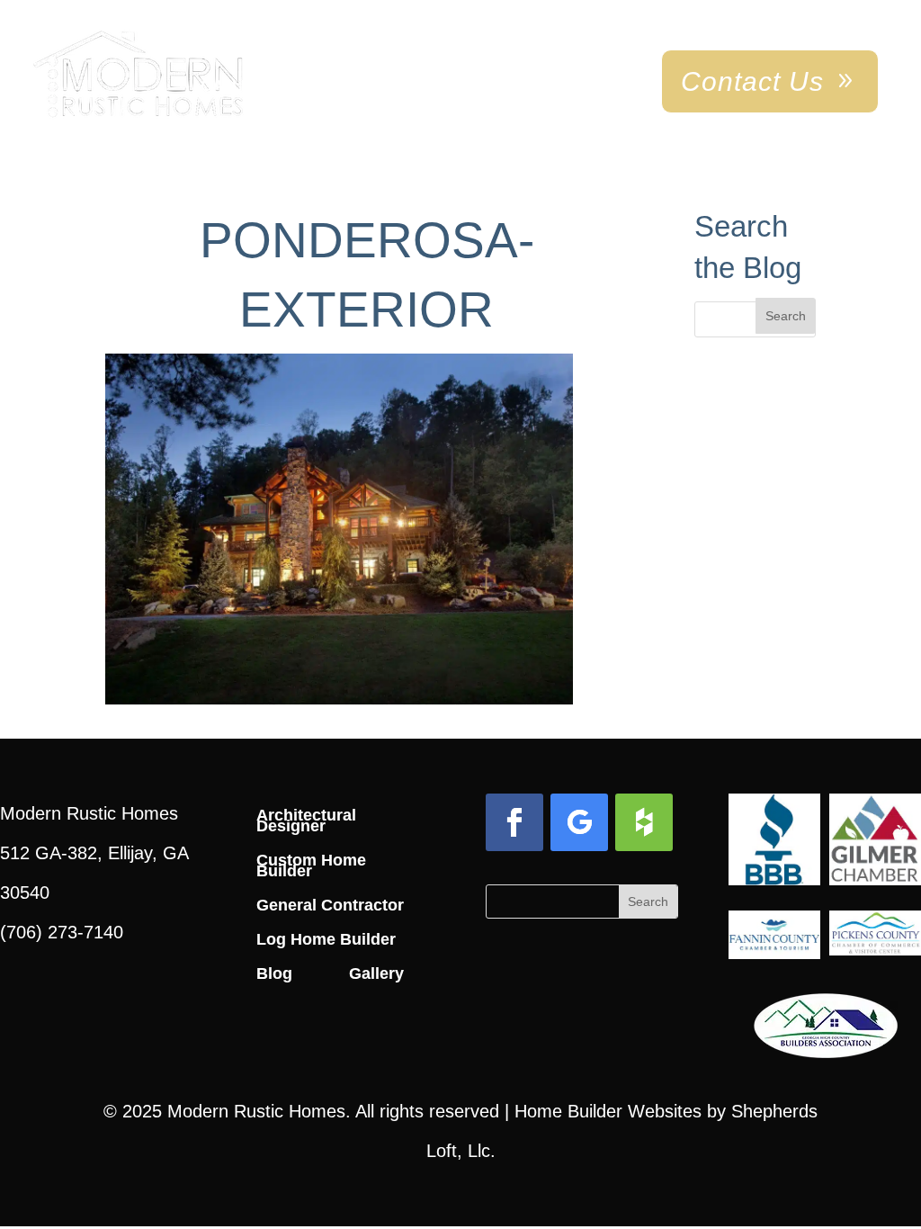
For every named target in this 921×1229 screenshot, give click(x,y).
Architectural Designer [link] (306, 820)
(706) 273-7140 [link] (61, 932)
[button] (786, 316)
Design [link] (351, 85)
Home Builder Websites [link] (608, 1111)
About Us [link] (570, 85)
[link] (138, 75)
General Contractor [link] (330, 905)
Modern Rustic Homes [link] (256, 1111)
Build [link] (455, 85)
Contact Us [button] (752, 81)
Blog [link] (274, 973)
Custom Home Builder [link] (311, 865)
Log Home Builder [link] (326, 939)
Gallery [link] (236, 85)
